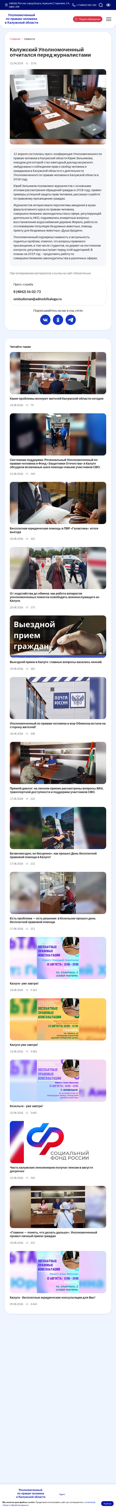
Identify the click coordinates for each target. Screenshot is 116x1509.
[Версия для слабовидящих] (108, 5)
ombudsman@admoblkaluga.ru (37, 299)
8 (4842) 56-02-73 (27, 292)
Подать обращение (89, 19)
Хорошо (107, 1503)
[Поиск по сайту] (101, 5)
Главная (15, 39)
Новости (29, 39)
